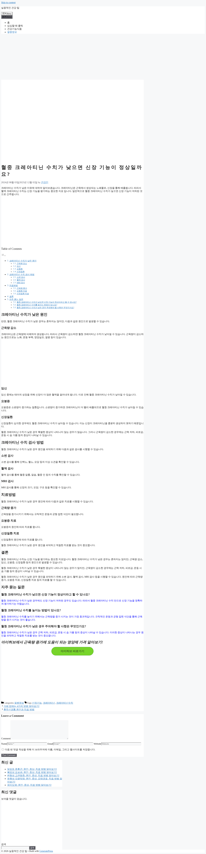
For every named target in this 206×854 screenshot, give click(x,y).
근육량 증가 (22, 288)
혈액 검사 (21, 280)
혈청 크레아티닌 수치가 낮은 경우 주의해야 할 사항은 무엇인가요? (45, 307)
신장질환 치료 (23, 294)
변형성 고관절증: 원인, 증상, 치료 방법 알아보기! (33, 775)
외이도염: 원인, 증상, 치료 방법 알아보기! (29, 785)
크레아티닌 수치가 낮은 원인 (22, 261)
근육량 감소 (22, 263)
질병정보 (12, 32)
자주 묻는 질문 (16, 299)
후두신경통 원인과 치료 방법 (19, 709)
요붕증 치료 (22, 291)
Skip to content (8, 2)
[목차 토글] (3, 255)
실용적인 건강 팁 (10, 7)
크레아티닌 (49, 703)
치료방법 (13, 285)
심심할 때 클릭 (15, 25)
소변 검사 (21, 277)
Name (4, 743)
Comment (6, 738)
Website (97, 743)
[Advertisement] (72, 57)
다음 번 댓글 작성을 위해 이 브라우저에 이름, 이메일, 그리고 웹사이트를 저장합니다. (50, 749)
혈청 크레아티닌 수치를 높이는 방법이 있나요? (37, 305)
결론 (11, 296)
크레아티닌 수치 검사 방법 (21, 274)
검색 (3, 844)
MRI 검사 (21, 283)
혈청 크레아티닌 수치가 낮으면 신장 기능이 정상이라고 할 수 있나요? (47, 302)
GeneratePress (46, 851)
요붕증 (20, 269)
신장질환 (21, 272)
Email (50, 743)
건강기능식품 (14, 29)
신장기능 (37, 703)
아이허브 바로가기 (72, 651)
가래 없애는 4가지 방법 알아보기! (21, 706)
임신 (19, 266)
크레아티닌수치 (64, 703)
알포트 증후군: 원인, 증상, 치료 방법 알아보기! (32, 769)
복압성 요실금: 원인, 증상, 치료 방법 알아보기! (32, 772)
